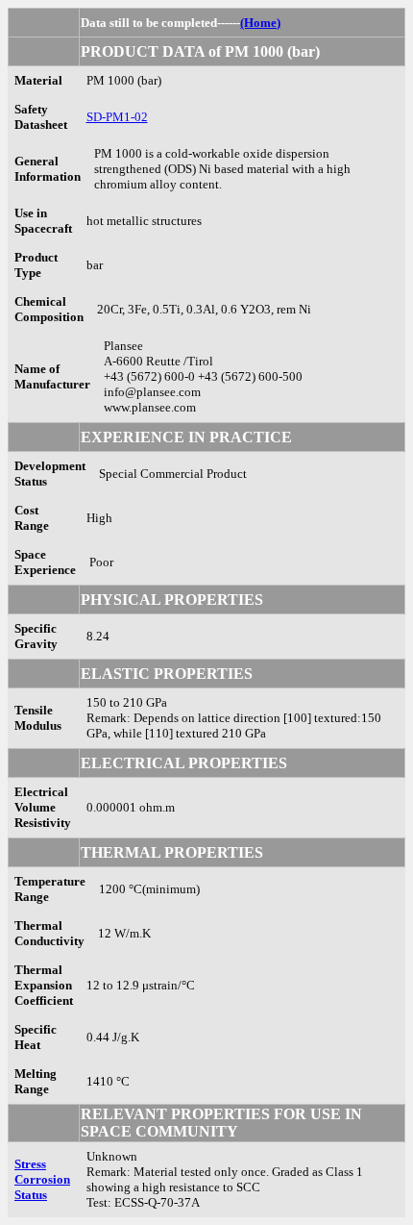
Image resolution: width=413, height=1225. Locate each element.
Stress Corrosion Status (42, 1179)
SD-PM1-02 (117, 117)
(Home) (260, 22)
